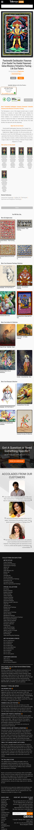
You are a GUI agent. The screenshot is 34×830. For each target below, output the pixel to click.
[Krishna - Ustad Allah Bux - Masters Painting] (24, 363)
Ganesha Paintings (8, 597)
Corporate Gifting (8, 660)
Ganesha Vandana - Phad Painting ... (22, 229)
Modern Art (6, 572)
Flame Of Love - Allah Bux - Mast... (7, 347)
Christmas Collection (9, 622)
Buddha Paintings (8, 592)
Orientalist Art (7, 575)
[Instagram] (29, 817)
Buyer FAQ (4, 806)
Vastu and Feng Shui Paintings (11, 635)
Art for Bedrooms (8, 642)
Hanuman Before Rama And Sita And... (24, 316)
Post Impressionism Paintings (11, 579)
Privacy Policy (4, 814)
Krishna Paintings (8, 590)
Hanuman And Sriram (5, 315)
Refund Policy (4, 809)
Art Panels (6, 589)
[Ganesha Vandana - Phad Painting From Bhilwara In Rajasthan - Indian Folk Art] (24, 223)
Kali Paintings (7, 633)
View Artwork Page (16, 74)
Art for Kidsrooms (8, 645)
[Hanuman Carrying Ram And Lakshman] (7, 415)
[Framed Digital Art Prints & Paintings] (27, 728)
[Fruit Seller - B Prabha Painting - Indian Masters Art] (24, 329)
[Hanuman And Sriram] (7, 302)
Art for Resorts (7, 650)
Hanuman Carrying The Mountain (24, 434)
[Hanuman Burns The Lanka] (24, 393)
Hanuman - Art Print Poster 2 (7, 407)
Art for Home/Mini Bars (10, 647)
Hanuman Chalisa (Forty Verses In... (7, 257)
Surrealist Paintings (9, 582)
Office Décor (7, 659)
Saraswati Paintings (9, 600)
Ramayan (24, 197)
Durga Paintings (8, 632)
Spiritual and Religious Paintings (11, 199)
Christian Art (7, 609)
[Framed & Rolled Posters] (19, 703)
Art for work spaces (9, 653)
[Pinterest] (32, 817)
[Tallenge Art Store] (17, 2)
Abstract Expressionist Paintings (12, 584)
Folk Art (6, 574)
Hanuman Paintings (7, 197)
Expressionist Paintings (10, 564)
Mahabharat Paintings (9, 615)
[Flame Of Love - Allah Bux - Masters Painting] (7, 335)
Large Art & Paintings (9, 627)
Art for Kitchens (8, 644)
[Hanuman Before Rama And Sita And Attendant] (24, 303)
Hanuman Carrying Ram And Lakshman (6, 423)
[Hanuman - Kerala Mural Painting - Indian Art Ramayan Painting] (24, 275)
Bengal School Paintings (10, 607)
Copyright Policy (5, 812)
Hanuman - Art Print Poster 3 (7, 287)
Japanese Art (7, 605)
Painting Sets (7, 625)
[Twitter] (25, 817)
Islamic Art (6, 567)
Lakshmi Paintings (8, 599)
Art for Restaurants (9, 649)
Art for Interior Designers (10, 662)
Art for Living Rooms (9, 640)
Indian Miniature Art (9, 570)
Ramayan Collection (9, 623)
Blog (2, 822)
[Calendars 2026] (12, 688)
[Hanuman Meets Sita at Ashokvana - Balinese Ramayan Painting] (7, 360)
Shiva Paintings (7, 594)
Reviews (3, 807)
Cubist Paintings (8, 562)
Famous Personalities (9, 628)
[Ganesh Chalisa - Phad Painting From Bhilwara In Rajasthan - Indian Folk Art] (7, 229)
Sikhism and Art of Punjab (10, 630)
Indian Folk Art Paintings (10, 620)
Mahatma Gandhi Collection (11, 602)
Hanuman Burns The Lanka (23, 405)
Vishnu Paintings (8, 595)
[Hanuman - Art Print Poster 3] (7, 275)
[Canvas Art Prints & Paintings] (21, 713)
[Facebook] (27, 817)
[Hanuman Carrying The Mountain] (24, 421)
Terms (3, 811)
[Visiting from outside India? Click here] (10, 668)
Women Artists (7, 614)
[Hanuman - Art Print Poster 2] (7, 394)
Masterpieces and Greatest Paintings (13, 617)
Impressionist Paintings (10, 565)
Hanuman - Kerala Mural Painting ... (22, 287)
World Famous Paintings (10, 612)
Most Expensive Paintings (10, 618)
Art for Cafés (7, 652)
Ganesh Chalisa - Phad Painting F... (7, 241)
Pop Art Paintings (8, 577)
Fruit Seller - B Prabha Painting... (22, 337)
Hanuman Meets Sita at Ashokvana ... (5, 371)
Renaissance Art (8, 580)
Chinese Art (7, 610)
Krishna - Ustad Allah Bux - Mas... (24, 377)
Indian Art (17, 197)
